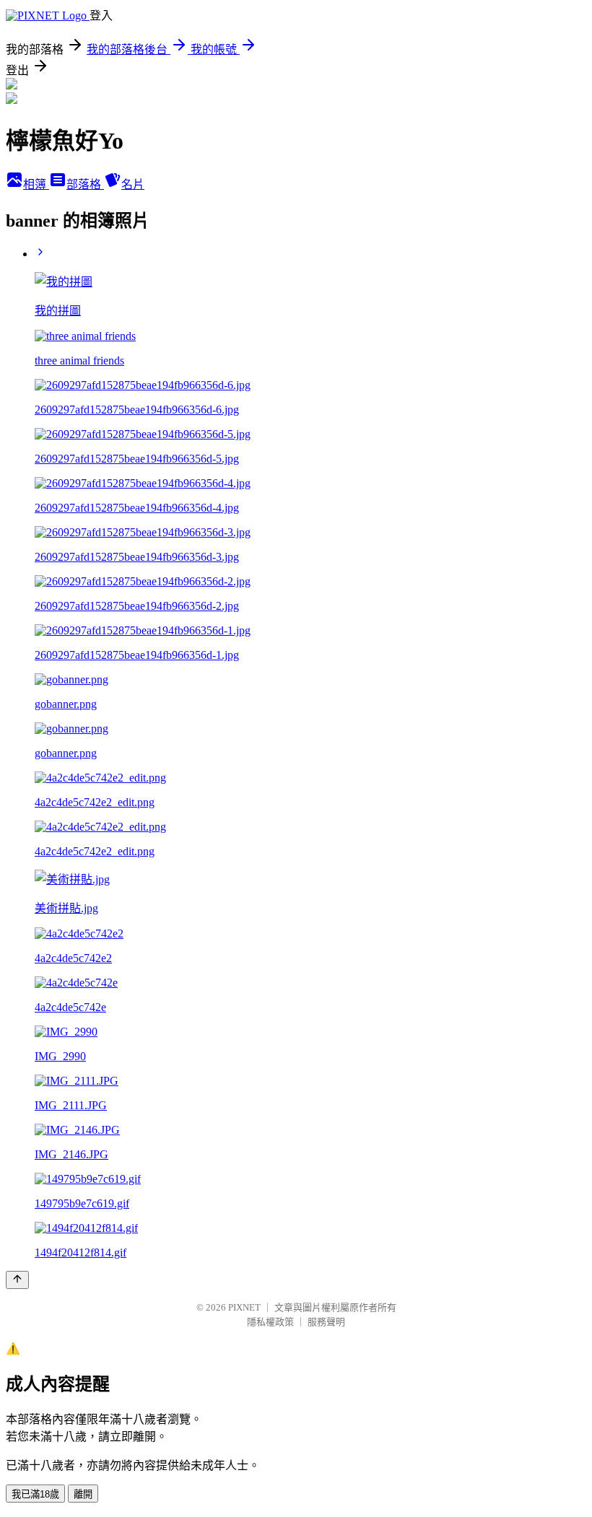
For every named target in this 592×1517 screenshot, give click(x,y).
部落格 (85, 184)
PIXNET (244, 1307)
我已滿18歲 (35, 1494)
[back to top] (17, 1280)
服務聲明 (326, 1321)
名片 (132, 184)
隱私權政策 (270, 1321)
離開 (83, 1494)
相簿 (36, 184)
